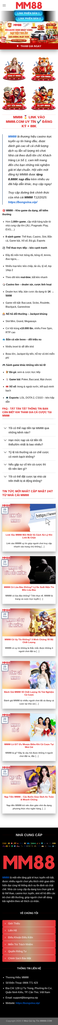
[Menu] (4, 5)
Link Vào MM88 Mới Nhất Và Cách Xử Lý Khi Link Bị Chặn (29, 536)
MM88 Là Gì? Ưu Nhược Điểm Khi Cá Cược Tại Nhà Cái (29, 745)
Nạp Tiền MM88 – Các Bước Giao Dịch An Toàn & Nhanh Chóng (29, 798)
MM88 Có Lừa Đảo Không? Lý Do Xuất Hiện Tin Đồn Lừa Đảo (29, 588)
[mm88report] (29, 5)
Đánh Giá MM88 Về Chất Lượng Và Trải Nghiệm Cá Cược (29, 693)
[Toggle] (5, 428)
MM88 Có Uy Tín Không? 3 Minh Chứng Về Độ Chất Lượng (29, 640)
